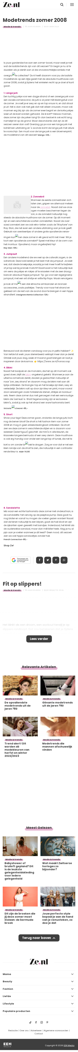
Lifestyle (8, 1003)
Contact (38, 1033)
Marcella (54, 26)
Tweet (47, 560)
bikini (28, 374)
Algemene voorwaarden (56, 1030)
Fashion (8, 989)
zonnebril (45, 207)
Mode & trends (12, 26)
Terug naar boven (36, 938)
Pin (55, 560)
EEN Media (69, 1045)
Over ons (24, 1030)
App (64, 560)
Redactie (13, 1030)
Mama (7, 974)
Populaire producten (16, 1011)
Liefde (7, 996)
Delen (39, 560)
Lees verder (39, 639)
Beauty (7, 981)
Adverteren (36, 1030)
